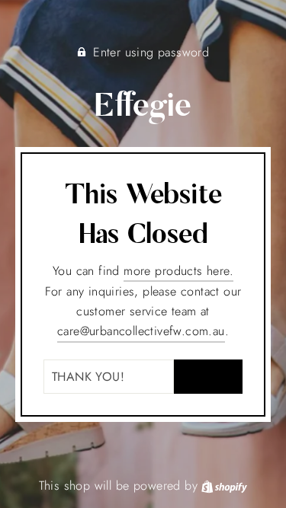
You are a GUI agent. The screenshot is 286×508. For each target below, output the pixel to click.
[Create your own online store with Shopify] (224, 485)
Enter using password (151, 52)
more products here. (178, 271)
